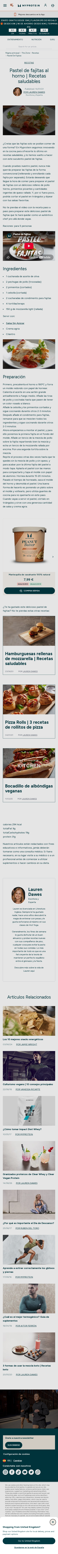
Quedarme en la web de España (29, 1547)
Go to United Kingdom (29, 1541)
